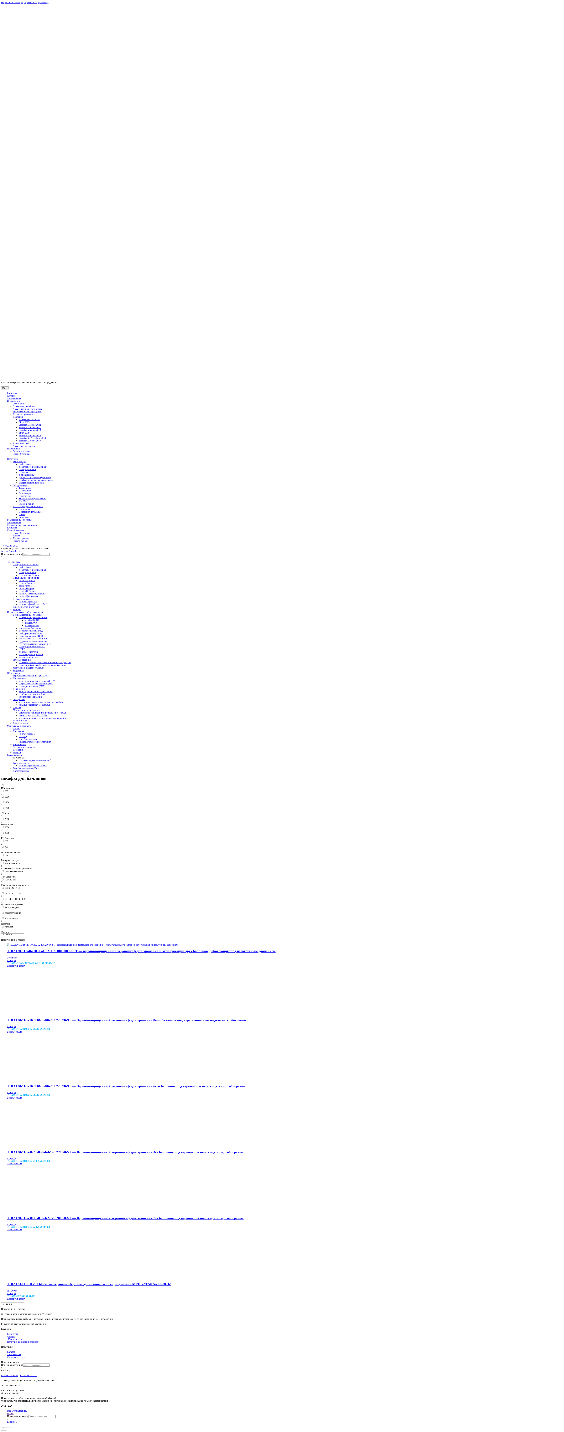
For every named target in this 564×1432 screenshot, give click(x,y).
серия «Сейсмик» (27, 591)
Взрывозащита (14, 755)
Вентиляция (25, 493)
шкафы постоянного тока (31, 482)
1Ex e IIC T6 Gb (13, 893)
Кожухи (17, 752)
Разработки (18, 670)
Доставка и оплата (16, 1357)
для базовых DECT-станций (33, 638)
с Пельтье (23, 472)
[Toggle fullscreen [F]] (8, 1427)
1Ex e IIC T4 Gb (13, 888)
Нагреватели (25, 490)
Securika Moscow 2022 (30, 425)
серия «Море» (26, 585)
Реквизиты (12, 1334)
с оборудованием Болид (31, 630)
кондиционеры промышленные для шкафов (41, 702)
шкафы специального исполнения (36, 480)
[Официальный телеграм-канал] (18, 546)
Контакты (12, 393)
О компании (19, 403)
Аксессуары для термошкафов (28, 506)
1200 (7, 802)
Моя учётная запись (17, 1411)
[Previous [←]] (2, 1430)
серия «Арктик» (27, 580)
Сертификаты (14, 398)
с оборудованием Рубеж (31, 633)
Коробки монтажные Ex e (26, 768)
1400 (7, 808)
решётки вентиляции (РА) (32, 694)
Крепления (24, 509)
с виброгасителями (28, 652)
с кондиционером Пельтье (32, 646)
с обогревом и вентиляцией (33, 467)
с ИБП (22, 649)
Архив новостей (21, 443)
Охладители (25, 496)
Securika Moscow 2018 (30, 435)
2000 (7, 813)
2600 (7, 819)
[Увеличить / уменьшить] (11, 1427)
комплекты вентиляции (30, 697)
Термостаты (25, 488)
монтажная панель (14, 871)
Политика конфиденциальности (23, 1342)
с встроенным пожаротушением (35, 644)
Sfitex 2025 (24, 422)
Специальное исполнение (26, 578)
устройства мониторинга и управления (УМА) (42, 712)
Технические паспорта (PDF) (27, 411)
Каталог (11, 1352)
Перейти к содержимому (36, 2)
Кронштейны (19, 744)
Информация (13, 401)
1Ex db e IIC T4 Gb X (15, 899)
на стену (23, 736)
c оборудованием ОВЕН (31, 636)
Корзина (12, 1422)
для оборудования (28, 739)
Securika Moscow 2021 (30, 427)
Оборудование (20, 485)
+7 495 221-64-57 (9, 546)
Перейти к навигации (12, 2)
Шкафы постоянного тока (26, 607)
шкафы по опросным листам (33, 617)
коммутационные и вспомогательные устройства (43, 718)
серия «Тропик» (27, 583)
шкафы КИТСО (33, 620)
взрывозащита (12, 907)
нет (6, 855)
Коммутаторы (20, 720)
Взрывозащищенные (23, 599)
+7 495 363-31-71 (28, 1375)
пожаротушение (13, 913)
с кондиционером (27, 469)
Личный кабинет (15, 530)
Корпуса (17, 609)
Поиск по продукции (11, 554)
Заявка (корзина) (21, 454)
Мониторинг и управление (32, 498)
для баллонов (11, 918)
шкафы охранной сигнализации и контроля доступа (45, 662)
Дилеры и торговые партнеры (22, 525)
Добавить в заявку (16, 966)
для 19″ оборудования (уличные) (35, 477)
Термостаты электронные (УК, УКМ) (31, 675)
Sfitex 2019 (24, 432)
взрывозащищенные (29, 657)
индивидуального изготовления (35, 742)
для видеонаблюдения (30, 628)
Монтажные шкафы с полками (28, 667)
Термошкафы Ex (21, 763)
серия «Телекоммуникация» (33, 593)
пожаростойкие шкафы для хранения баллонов (42, 665)
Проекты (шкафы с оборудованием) (25, 612)
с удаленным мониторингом (33, 641)
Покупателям (13, 448)
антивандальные (27, 475)
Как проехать (15, 1339)
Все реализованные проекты (27, 615)
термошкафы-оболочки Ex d (33, 604)
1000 (7, 797)
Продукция (12, 459)
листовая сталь (12, 863)
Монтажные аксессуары (19, 726)
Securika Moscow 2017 (30, 440)
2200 (7, 833)
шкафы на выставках (29, 419)
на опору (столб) (27, 734)
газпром (9, 926)
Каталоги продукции (23, 414)
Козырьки (24, 517)
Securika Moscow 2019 (30, 430)
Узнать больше (14, 1031)
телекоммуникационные (31, 654)
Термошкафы (19, 461)
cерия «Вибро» (26, 588)
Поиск (10, 1413)
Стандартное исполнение (25, 564)
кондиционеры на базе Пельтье (34, 705)
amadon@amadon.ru (11, 551)
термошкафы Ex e (28, 601)
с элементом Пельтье (29, 575)
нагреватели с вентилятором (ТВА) (36, 683)
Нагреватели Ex (21, 771)
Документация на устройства (27, 409)
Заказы (16, 535)
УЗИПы (17, 707)
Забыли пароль (20, 541)
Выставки (18, 417)
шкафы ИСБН (32, 625)
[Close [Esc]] (2, 1427)
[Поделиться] (5, 1427)
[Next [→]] (5, 1430)
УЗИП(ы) (23, 501)
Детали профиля (21, 538)
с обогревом (25, 464)
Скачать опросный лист (25, 406)
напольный (10, 879)
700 (6, 846)
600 (6, 791)
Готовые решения (22, 660)
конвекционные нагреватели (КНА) (37, 681)
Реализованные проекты (19, 519)
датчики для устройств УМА (33, 715)
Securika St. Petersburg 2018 (32, 438)
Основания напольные (30, 512)
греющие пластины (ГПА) (32, 686)
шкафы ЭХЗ (31, 623)
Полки (22, 514)
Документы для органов (25, 446)
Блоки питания (26, 504)
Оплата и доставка (22, 451)
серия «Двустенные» (29, 596)
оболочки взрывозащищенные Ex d (36, 760)
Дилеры (11, 395)
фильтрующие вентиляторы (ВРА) (36, 691)
